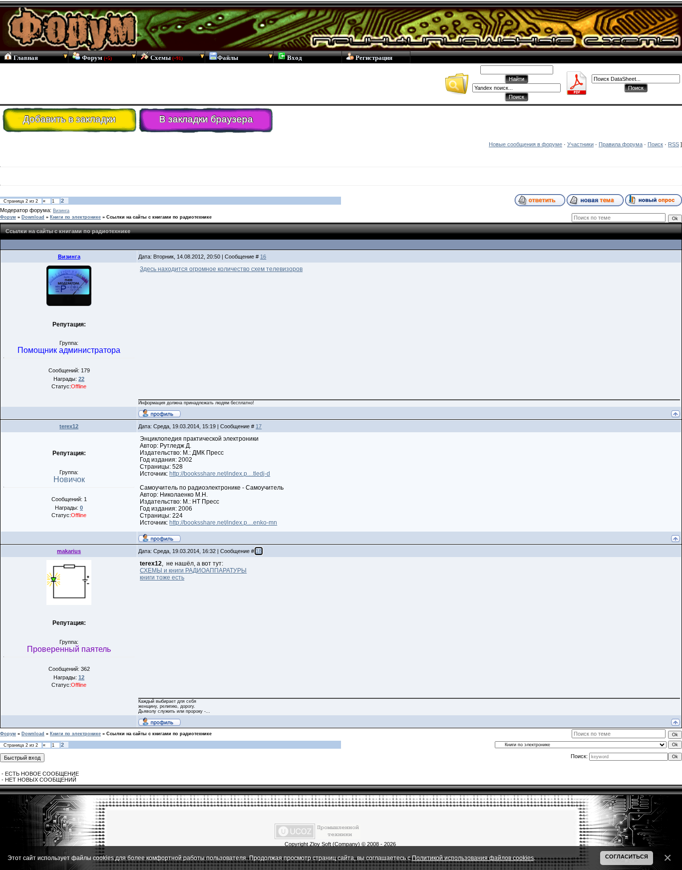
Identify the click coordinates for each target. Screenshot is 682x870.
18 (259, 551)
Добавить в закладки (69, 119)
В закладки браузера (206, 119)
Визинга (61, 210)
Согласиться (626, 857)
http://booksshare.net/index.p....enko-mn (223, 522)
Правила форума (621, 144)
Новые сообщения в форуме (525, 144)
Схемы (166, 57)
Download (32, 217)
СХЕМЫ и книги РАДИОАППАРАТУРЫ (193, 570)
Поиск (655, 144)
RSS (673, 144)
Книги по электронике (75, 217)
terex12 (68, 426)
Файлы (227, 57)
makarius (69, 551)
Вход (294, 57)
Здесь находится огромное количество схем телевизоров (221, 269)
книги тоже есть (162, 577)
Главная (25, 57)
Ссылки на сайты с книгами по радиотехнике (159, 217)
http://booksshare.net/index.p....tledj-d (219, 473)
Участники (580, 144)
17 (259, 426)
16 (263, 257)
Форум (96, 57)
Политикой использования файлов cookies (473, 858)
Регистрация (373, 57)
